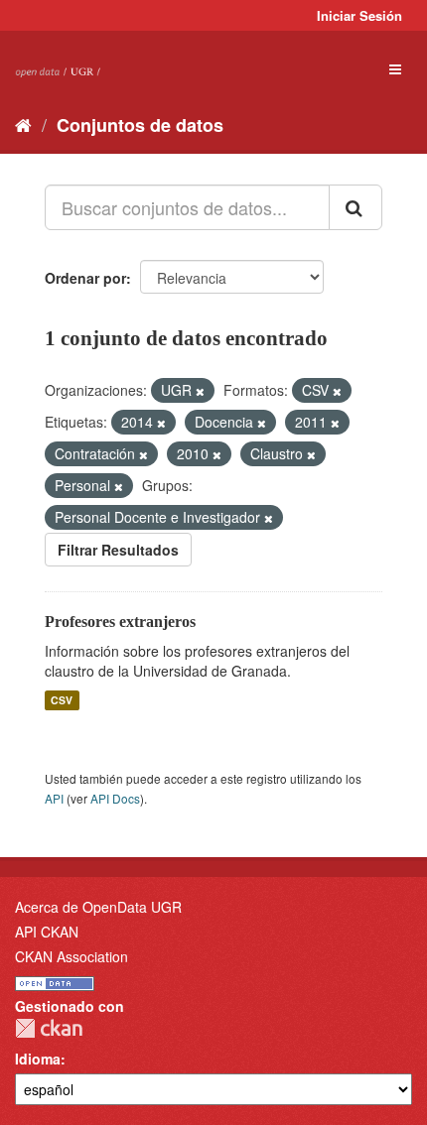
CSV (61, 699)
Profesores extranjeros (120, 621)
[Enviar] (355, 207)
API (54, 798)
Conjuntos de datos (140, 125)
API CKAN (46, 931)
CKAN (48, 1028)
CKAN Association (71, 956)
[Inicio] (23, 124)
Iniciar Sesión (359, 15)
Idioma (38, 1058)
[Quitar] (200, 391)
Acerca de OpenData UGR (98, 907)
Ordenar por (85, 278)
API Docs (115, 798)
